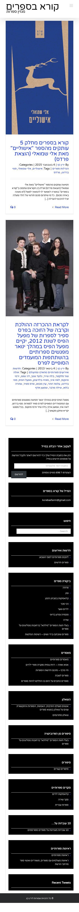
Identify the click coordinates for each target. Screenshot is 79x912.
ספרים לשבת (62, 675)
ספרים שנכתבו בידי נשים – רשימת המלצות (47, 634)
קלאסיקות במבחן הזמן (57, 598)
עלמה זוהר (54, 383)
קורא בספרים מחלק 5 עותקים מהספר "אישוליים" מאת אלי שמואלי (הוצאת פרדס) (39, 151)
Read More (61, 207)
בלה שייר (49, 376)
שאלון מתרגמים (61, 715)
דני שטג (25, 376)
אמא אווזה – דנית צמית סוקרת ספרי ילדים (47, 664)
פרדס (57, 172)
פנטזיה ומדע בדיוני (59, 614)
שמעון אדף (41, 387)
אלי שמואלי (24, 168)
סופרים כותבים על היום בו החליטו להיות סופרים (45, 681)
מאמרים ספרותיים (59, 659)
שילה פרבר (55, 387)
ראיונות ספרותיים (60, 855)
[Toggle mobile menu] (71, 5)
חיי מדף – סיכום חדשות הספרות (52, 670)
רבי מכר (65, 603)
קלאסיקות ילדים (60, 794)
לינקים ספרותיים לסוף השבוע (54, 557)
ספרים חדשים (61, 562)
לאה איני (55, 380)
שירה (66, 620)
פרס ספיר (29, 383)
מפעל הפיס (25, 380)
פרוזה (66, 587)
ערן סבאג (41, 383)
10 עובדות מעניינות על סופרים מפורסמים (48, 830)
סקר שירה (63, 799)
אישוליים (37, 168)
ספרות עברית (62, 804)
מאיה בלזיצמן (41, 380)
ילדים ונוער (63, 609)
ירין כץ (61, 164)
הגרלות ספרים (60, 168)
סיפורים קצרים (61, 769)
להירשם (19, 474)
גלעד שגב (36, 376)
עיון (67, 593)
